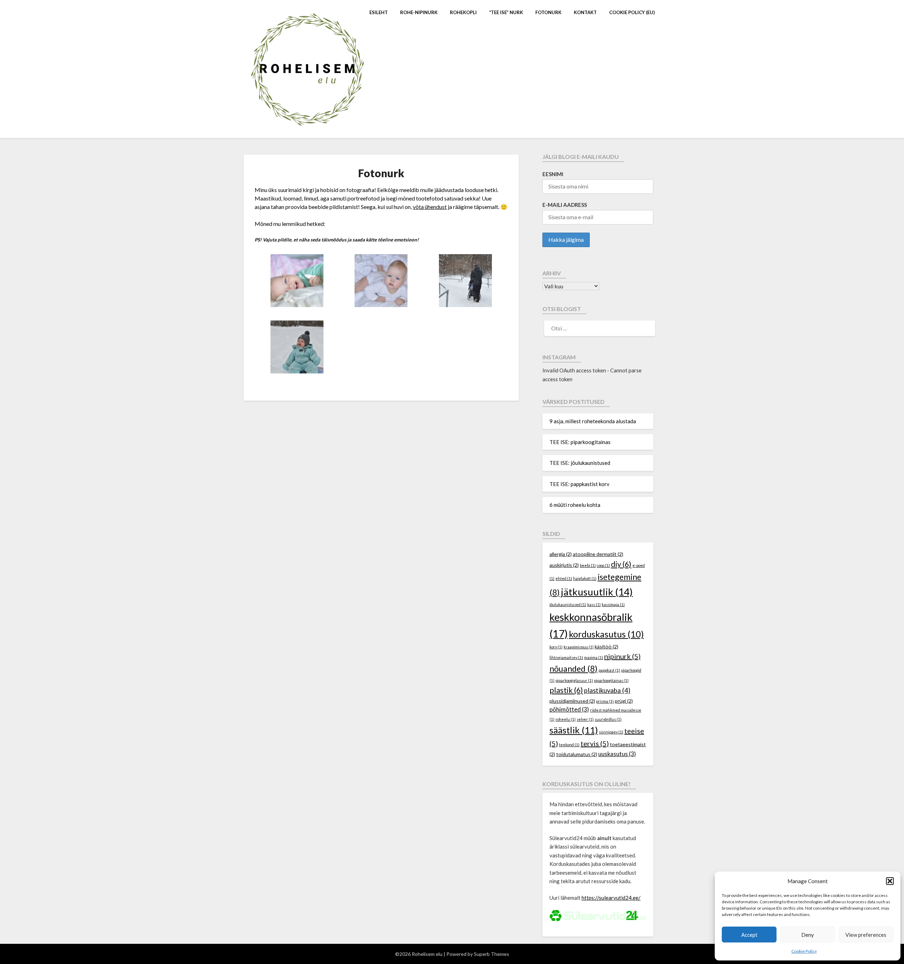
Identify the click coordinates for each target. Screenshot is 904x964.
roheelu (565, 719)
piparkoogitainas (611, 680)
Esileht (378, 12)
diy (621, 564)
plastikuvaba (607, 690)
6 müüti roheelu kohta (574, 505)
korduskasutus (606, 634)
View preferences (865, 935)
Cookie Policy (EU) (632, 12)
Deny (807, 935)
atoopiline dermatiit (598, 554)
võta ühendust (430, 206)
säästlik (573, 730)
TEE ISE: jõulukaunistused (579, 463)
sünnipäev (611, 732)
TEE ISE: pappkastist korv (579, 484)
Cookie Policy (804, 951)
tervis (595, 743)
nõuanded (573, 668)
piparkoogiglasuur (574, 680)
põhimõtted (569, 709)
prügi (624, 701)
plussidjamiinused (572, 701)
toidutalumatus (576, 754)
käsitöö (606, 646)
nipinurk (622, 656)
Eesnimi (552, 174)
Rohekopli (463, 12)
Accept (749, 935)
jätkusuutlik (597, 592)
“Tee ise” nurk (506, 12)
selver (585, 719)
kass (594, 604)
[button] (889, 881)
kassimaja (613, 604)
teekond (569, 744)
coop (603, 565)
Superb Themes (491, 954)
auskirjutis (564, 565)
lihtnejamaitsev (566, 657)
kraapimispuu (579, 647)
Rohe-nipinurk (419, 12)
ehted (563, 578)
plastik (566, 690)
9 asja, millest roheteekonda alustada (592, 421)
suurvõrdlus (608, 719)
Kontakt (585, 12)
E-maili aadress (564, 205)
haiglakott (584, 578)
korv (556, 647)
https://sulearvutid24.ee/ (611, 897)
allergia (560, 554)
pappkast (609, 670)
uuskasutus (617, 754)
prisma (605, 701)
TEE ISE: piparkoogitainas (580, 442)
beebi (588, 565)
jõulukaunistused (567, 604)
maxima (593, 657)
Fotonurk (548, 12)
